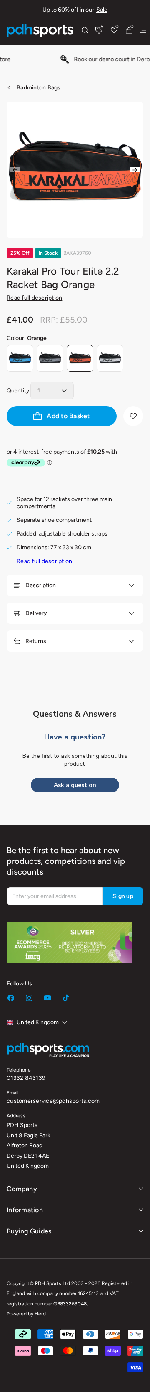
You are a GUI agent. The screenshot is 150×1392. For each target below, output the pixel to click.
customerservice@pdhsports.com (53, 1100)
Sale (102, 9)
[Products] (143, 30)
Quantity (18, 390)
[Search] (85, 30)
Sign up (122, 896)
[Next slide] (135, 169)
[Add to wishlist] (133, 416)
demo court (84, 59)
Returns (35, 641)
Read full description (34, 297)
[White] (110, 358)
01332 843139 (26, 1078)
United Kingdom (38, 1022)
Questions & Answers (75, 714)
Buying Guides (29, 1231)
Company (22, 1189)
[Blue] (20, 358)
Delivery (36, 613)
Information (25, 1210)
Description (40, 585)
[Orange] (80, 358)
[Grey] (50, 358)
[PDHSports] (40, 30)
